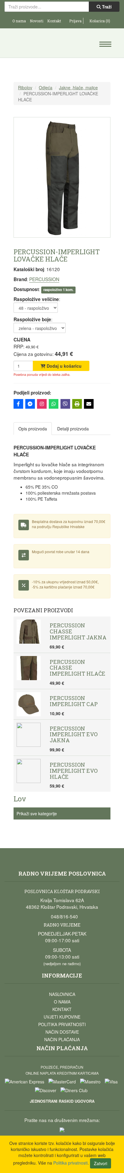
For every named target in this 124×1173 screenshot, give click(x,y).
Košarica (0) (99, 20)
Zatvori (100, 1163)
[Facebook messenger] (30, 404)
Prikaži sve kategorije (37, 813)
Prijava (75, 20)
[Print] (77, 404)
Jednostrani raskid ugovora (62, 1101)
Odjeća (45, 87)
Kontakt (54, 20)
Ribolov (25, 87)
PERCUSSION (44, 279)
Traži (106, 7)
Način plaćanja (62, 1039)
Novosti (36, 20)
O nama (19, 20)
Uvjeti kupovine (62, 1017)
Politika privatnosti (62, 1024)
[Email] (89, 404)
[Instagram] (42, 404)
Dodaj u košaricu (63, 366)
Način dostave (62, 1032)
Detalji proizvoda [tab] (73, 429)
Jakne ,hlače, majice (78, 87)
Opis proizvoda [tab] (32, 429)
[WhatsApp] (53, 404)
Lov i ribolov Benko (33, 44)
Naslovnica (62, 994)
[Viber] (65, 404)
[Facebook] (18, 404)
